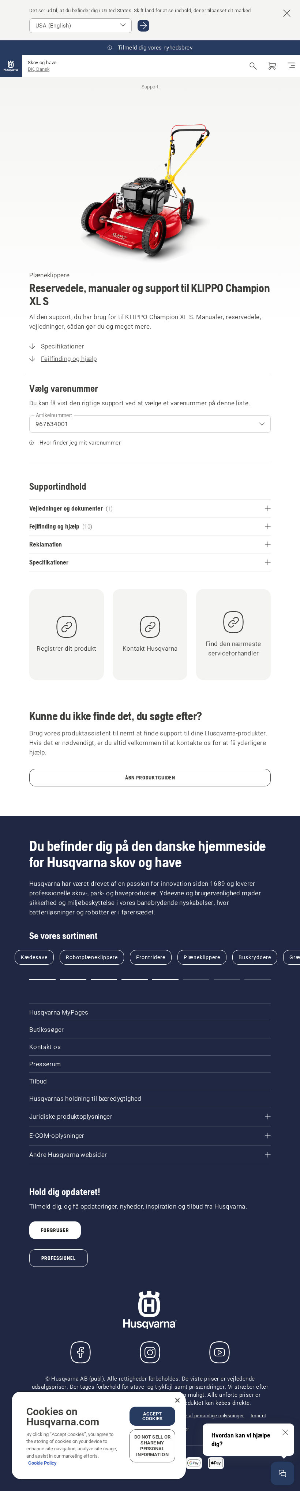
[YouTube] (219, 1352)
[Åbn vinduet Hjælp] (283, 1474)
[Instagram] (150, 1352)
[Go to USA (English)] (143, 26)
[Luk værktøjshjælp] (285, 1432)
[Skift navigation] (291, 66)
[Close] (177, 1400)
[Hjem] (11, 66)
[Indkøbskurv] (272, 66)
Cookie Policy (42, 1463)
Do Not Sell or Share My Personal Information (152, 1445)
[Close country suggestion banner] (287, 13)
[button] (42, 979)
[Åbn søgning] (253, 66)
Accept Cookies (152, 1416)
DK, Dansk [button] (38, 69)
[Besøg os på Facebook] (80, 1352)
